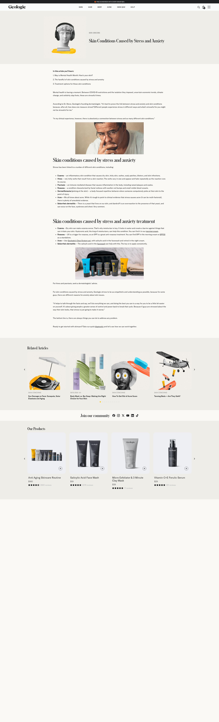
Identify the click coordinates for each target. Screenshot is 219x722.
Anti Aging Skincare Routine (44, 477)
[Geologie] (17, 7)
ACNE (109, 7)
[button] (100, 401)
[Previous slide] (24, 369)
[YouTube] (127, 415)
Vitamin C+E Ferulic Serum (169, 477)
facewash (101, 244)
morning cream (152, 231)
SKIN (81, 7)
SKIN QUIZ (121, 7)
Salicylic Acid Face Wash (84, 477)
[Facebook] (113, 415)
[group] (46, 376)
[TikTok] (137, 415)
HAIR (90, 7)
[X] (123, 415)
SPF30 (162, 234)
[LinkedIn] (132, 415)
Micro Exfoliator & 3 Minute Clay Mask (127, 479)
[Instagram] (118, 415)
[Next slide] (194, 369)
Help (133, 7)
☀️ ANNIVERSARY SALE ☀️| (109, 2)
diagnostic (99, 326)
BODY (100, 7)
